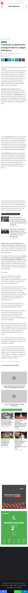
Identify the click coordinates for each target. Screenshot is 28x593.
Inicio (3, 38)
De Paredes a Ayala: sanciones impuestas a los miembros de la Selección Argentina (7, 423)
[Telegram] (16, 59)
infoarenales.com (5, 585)
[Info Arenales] (14, 6)
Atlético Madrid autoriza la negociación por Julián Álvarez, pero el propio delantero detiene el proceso (21, 424)
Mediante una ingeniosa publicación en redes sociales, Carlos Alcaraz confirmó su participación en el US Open (20, 444)
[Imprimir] (23, 59)
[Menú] (2, 7)
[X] (6, 59)
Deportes (7, 38)
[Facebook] (2, 59)
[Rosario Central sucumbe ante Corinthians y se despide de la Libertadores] (7, 435)
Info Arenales (4, 53)
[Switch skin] (26, 7)
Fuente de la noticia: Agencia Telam (10, 361)
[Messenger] (9, 59)
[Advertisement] (14, 22)
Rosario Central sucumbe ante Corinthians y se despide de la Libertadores (5, 442)
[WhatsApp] (13, 59)
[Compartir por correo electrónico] (19, 59)
